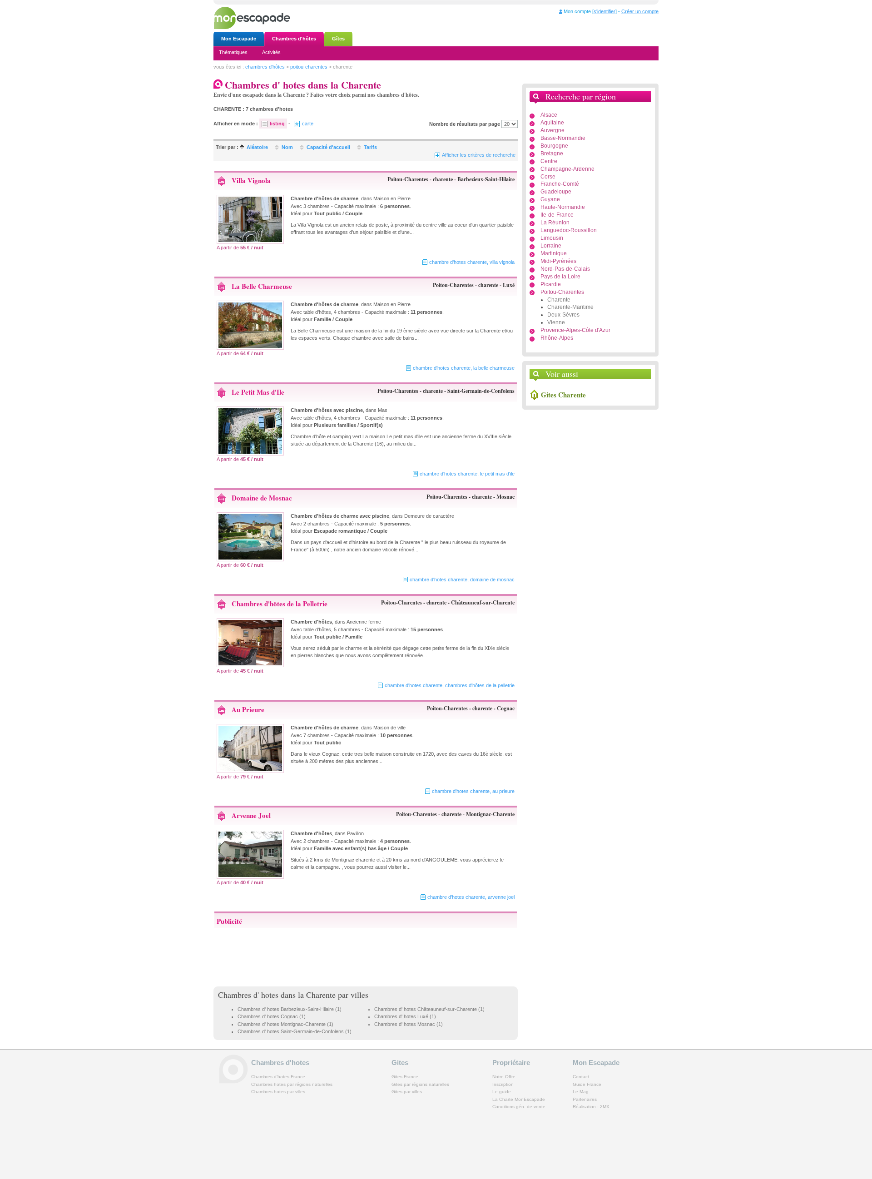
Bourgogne (554, 146)
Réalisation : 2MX (591, 1106)
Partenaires (585, 1099)
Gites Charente (563, 395)
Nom (287, 147)
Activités (271, 52)
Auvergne (552, 130)
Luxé (509, 285)
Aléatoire (257, 147)
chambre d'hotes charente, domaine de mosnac (462, 579)
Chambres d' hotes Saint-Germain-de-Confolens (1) (295, 1031)
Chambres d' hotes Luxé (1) (405, 1016)
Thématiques (233, 52)
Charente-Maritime (570, 307)
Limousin (551, 238)
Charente (558, 300)
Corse (547, 176)
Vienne (556, 322)
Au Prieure (248, 709)
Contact (581, 1076)
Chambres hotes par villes (278, 1091)
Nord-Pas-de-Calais (565, 269)
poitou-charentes (308, 66)
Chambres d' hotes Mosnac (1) (408, 1024)
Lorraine (550, 246)
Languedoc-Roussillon (568, 230)
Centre (548, 161)
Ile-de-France (557, 215)
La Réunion (555, 222)
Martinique (553, 253)
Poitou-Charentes (407, 179)
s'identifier (604, 11)
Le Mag (581, 1091)
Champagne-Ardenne (567, 169)
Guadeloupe (555, 191)
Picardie (550, 284)
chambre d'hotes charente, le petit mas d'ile (467, 473)
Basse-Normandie (562, 138)
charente (443, 179)
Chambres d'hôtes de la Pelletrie (279, 604)
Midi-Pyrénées (558, 261)
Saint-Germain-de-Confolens (481, 391)
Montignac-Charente (490, 814)
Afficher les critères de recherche (478, 155)
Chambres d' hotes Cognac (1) (272, 1016)
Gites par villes (406, 1091)
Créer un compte (640, 11)
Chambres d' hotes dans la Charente (277, 994)
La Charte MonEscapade (518, 1099)
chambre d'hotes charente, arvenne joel (471, 897)
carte (307, 123)
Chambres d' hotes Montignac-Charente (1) (285, 1024)
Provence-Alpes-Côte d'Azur (575, 330)
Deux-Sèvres (563, 315)
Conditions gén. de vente (518, 1106)
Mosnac (505, 496)
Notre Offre (503, 1076)
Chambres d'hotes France (278, 1076)
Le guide (501, 1091)
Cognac (506, 708)
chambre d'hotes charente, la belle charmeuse (464, 368)
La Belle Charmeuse (262, 286)
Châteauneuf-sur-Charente (483, 602)
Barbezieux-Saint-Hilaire (486, 179)
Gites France (404, 1076)
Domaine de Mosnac (262, 498)
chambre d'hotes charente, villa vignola (472, 262)
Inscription (503, 1084)
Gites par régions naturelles (420, 1084)
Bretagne (551, 153)
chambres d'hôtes (265, 66)
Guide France (587, 1084)
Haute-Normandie (562, 207)
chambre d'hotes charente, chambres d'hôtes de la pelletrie (450, 685)
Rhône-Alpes (556, 338)
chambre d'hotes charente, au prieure (473, 791)
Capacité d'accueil (328, 147)
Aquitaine (552, 122)
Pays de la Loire (560, 276)
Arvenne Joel (251, 815)
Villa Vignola (251, 180)
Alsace (548, 115)
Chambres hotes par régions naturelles (291, 1084)
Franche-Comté (559, 184)
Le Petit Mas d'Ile (258, 392)
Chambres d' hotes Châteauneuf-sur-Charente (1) (429, 1009)
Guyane (550, 199)
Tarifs (370, 147)
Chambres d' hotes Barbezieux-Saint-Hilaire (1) (290, 1009)
